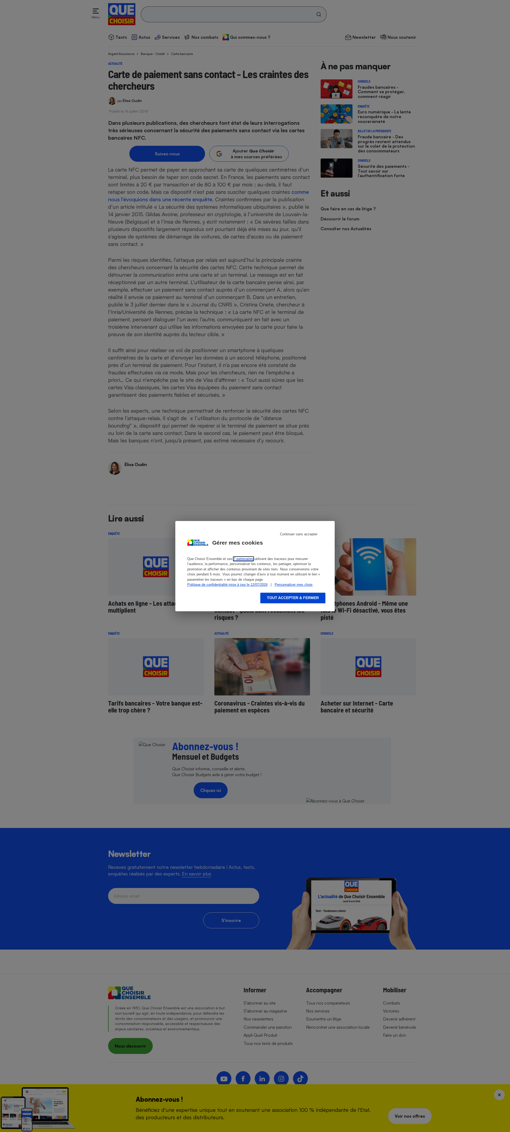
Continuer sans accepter (298, 534)
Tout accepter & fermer (293, 598)
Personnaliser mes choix (294, 585)
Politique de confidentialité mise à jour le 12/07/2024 (227, 585)
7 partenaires (243, 559)
